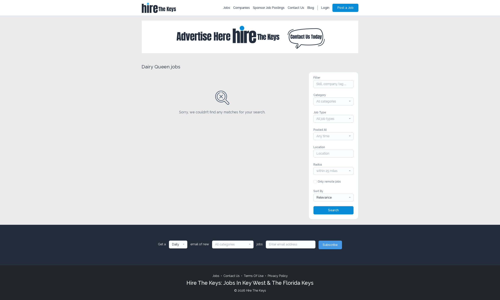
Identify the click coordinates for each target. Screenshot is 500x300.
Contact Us (296, 8)
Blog (310, 8)
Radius (317, 164)
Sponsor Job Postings (269, 8)
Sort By (318, 191)
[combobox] (333, 101)
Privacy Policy (278, 276)
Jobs (226, 8)
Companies (241, 8)
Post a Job (345, 8)
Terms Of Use (253, 276)
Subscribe (330, 245)
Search (333, 210)
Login (325, 8)
